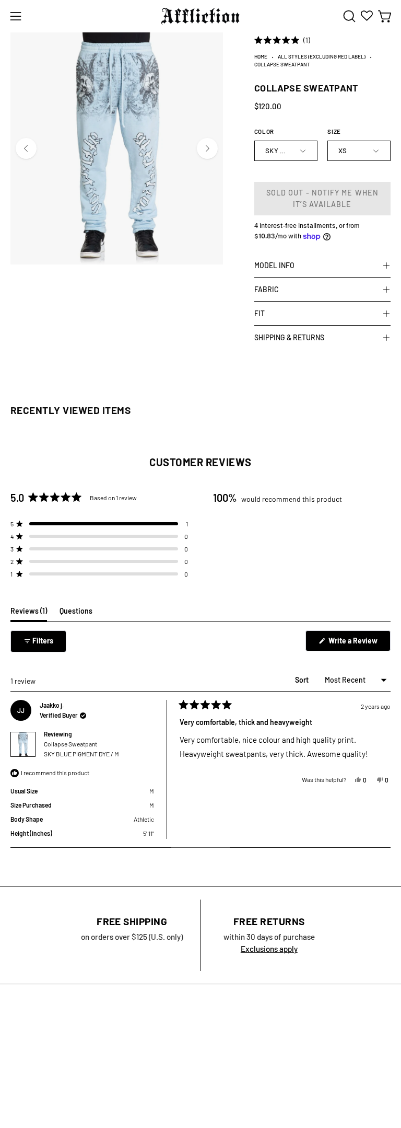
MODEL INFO (274, 265)
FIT (259, 313)
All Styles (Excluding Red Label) (321, 56)
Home (260, 56)
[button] (348, 16)
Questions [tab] (76, 613)
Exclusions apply (269, 948)
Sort (302, 679)
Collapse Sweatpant (81, 748)
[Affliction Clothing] (200, 16)
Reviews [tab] (28, 613)
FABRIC (266, 289)
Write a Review (359, 643)
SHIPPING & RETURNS (289, 337)
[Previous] (26, 148)
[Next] (207, 148)
